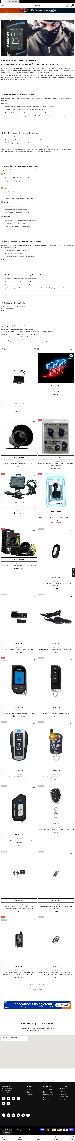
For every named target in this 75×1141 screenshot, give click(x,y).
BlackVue (19, 647)
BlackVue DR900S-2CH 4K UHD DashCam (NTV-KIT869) (19, 649)
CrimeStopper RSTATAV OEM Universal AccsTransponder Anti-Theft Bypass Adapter (19, 410)
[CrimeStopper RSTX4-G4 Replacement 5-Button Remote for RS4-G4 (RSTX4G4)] (56, 874)
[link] (37, 38)
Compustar (19, 461)
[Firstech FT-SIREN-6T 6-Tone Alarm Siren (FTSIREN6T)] (19, 437)
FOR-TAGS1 (56, 392)
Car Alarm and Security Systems (14, 15)
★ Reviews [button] (73, 572)
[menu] (2, 5)
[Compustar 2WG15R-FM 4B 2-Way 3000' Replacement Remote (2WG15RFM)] (56, 551)
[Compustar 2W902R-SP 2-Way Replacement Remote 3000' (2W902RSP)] (19, 808)
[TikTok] (18, 1098)
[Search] (8, 5)
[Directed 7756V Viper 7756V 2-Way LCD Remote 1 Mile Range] (19, 680)
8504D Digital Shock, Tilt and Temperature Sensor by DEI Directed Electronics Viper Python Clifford (56, 519)
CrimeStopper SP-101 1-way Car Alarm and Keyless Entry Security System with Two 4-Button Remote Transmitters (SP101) (19, 907)
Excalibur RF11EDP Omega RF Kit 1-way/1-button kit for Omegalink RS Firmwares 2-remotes (56, 464)
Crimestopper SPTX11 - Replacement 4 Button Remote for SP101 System (56, 829)
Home (1, 15)
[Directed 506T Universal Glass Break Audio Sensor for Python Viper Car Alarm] (19, 486)
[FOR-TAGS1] (56, 368)
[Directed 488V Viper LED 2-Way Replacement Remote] (56, 744)
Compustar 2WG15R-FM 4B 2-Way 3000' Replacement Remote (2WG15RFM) (56, 585)
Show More (37, 990)
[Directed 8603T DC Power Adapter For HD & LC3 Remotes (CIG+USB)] (56, 617)
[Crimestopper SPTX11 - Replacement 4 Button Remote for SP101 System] (56, 802)
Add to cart (19, 403)
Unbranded (56, 389)
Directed (56, 647)
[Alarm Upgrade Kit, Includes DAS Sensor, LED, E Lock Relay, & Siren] (19, 542)
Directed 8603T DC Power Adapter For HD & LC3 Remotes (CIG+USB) (56, 649)
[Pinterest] (13, 1098)
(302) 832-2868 (11, 1093)
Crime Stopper (56, 827)
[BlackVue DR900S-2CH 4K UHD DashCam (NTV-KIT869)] (19, 617)
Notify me (56, 578)
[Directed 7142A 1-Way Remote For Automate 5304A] (56, 680)
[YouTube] (3, 1103)
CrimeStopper (19, 407)
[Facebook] (3, 1098)
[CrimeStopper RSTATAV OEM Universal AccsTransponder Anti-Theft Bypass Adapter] (19, 376)
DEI (19, 506)
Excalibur (56, 461)
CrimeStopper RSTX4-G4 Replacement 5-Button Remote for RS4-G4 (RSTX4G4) (56, 907)
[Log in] (67, 6)
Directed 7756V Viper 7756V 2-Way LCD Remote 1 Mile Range (19, 713)
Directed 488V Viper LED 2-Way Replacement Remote (56, 777)
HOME (4, 1)
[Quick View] (34, 355)
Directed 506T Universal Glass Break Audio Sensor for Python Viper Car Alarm (19, 509)
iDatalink (19, 563)
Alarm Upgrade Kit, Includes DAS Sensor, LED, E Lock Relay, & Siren (19, 565)
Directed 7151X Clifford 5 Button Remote (19, 777)
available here (11, 151)
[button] (35, 349)
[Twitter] (8, 1103)
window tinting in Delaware (39, 288)
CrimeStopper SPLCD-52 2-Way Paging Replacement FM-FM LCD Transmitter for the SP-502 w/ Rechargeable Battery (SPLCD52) (19, 973)
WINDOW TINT (13, 1)
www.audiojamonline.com (13, 311)
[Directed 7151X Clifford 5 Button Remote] (19, 744)
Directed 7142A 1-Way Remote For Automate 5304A (56, 713)
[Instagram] (8, 1098)
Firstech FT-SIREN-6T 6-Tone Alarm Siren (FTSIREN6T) (19, 463)
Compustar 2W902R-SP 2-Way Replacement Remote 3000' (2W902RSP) (19, 842)
